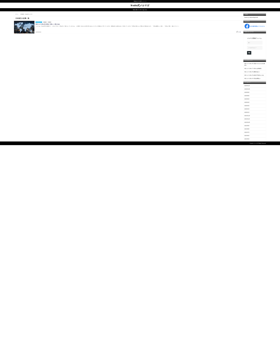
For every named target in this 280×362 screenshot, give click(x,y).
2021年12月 (247, 115)
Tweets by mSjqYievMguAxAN (251, 17)
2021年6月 (246, 135)
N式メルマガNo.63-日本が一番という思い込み (48, 24)
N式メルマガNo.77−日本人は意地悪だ (253, 68)
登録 (249, 52)
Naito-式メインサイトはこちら (140, 9)
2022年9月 (246, 92)
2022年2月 (246, 109)
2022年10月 (247, 89)
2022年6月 (246, 99)
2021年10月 (247, 122)
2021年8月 (246, 129)
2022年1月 (246, 112)
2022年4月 (246, 102)
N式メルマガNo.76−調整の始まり (252, 71)
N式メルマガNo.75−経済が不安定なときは (254, 75)
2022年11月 (247, 85)
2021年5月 (246, 139)
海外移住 (45, 22)
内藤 (240, 32)
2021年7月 (246, 132)
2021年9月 (246, 125)
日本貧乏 (49, 22)
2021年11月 (247, 119)
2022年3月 (246, 105)
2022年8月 (246, 95)
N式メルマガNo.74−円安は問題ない (252, 78)
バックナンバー (38, 22)
